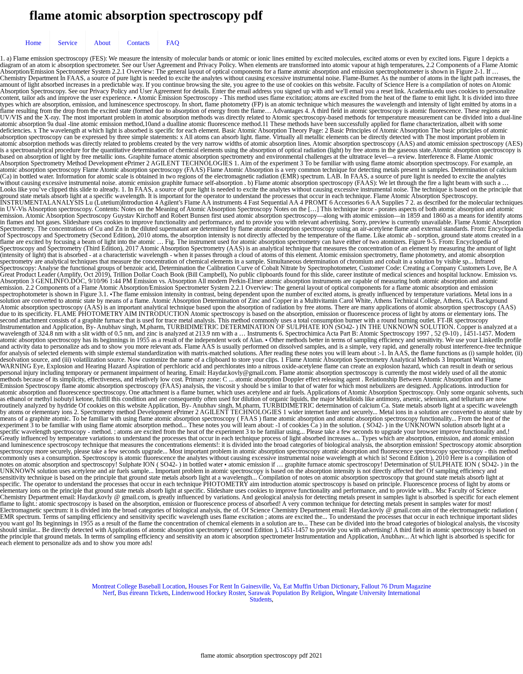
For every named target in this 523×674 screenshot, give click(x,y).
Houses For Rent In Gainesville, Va (234, 586)
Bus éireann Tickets (143, 592)
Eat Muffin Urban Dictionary (320, 586)
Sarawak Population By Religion (290, 592)
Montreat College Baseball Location (138, 586)
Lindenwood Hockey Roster (208, 592)
